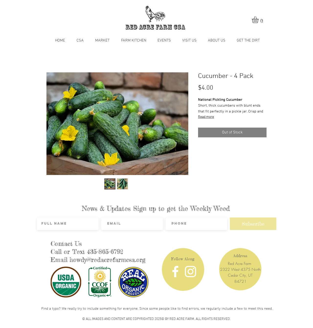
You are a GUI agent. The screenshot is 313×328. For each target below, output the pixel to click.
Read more (206, 117)
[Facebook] (175, 271)
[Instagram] (190, 271)
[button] (259, 19)
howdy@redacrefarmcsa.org (107, 259)
